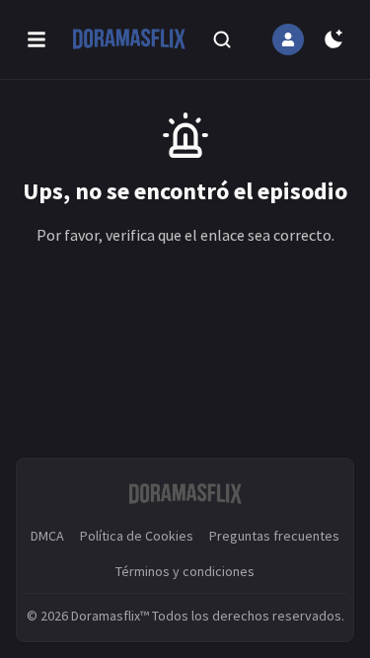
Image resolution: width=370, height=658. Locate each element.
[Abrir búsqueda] (222, 39)
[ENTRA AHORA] (288, 39)
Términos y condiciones (185, 571)
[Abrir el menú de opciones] (36, 39)
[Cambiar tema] (333, 39)
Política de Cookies (136, 536)
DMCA (47, 536)
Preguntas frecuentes (274, 536)
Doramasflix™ (110, 615)
